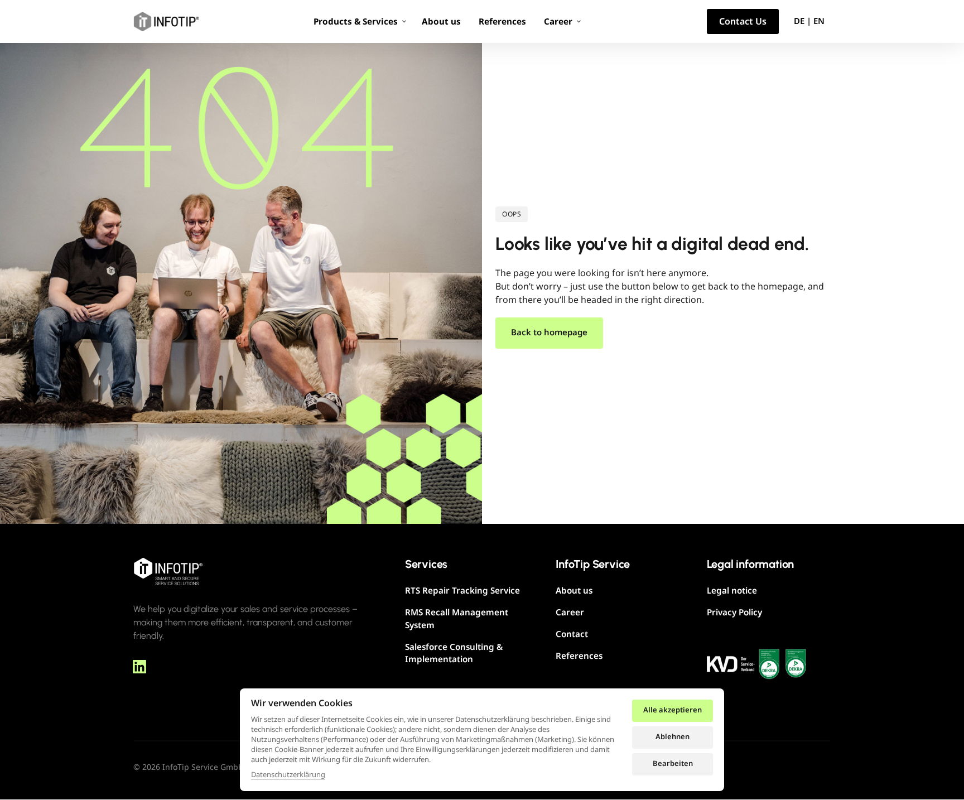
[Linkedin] (143, 666)
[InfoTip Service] (166, 22)
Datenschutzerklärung (288, 774)
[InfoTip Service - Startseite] (168, 571)
